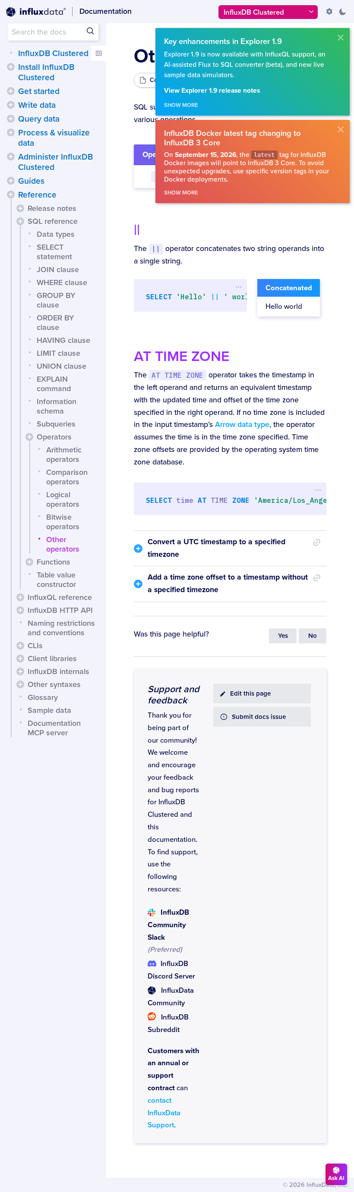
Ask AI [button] (336, 1178)
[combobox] (53, 32)
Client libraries (52, 658)
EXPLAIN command (54, 383)
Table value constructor (56, 579)
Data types (56, 234)
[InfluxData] (36, 12)
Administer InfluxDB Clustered (55, 162)
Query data (39, 119)
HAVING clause (63, 340)
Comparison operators (67, 476)
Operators (54, 437)
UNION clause (61, 366)
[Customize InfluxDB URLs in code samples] (329, 11)
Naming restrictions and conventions (61, 627)
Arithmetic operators (64, 454)
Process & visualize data (54, 138)
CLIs (35, 645)
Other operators (62, 544)
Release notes (52, 208)
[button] (11, 67)
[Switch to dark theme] (342, 11)
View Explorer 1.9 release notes (212, 91)
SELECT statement (54, 251)
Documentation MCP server (54, 727)
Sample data (49, 710)
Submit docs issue (259, 717)
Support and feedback (173, 695)
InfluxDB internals (58, 671)
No (312, 636)
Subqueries (56, 424)
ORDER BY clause (55, 322)
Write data (37, 105)
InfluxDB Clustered (53, 53)
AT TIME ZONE (181, 356)
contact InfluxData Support (164, 1113)
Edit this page (250, 694)
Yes (283, 636)
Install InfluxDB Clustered (46, 72)
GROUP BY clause (56, 300)
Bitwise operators (62, 521)
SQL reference (53, 221)
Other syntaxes (54, 684)
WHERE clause (62, 282)
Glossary (43, 697)
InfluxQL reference (60, 597)
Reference (37, 195)
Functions (53, 562)
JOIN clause (58, 269)
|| (137, 230)
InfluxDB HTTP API (60, 610)
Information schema (56, 406)
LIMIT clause (58, 353)
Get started (39, 91)
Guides (31, 181)
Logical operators (62, 499)
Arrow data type (242, 424)
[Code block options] (239, 286)
